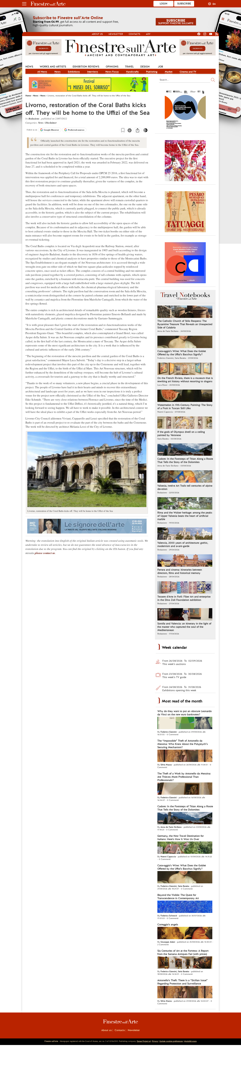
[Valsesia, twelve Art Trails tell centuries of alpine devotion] (184, 476)
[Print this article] (130, 130)
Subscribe (184, 3)
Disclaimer (51, 122)
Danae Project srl (144, 1041)
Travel (129, 66)
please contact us (45, 553)
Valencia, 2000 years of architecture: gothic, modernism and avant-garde (182, 544)
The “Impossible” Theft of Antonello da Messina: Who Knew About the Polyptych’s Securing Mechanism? (182, 744)
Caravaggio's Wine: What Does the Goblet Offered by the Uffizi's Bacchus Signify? (181, 353)
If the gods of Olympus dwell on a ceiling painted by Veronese (181, 433)
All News (42, 71)
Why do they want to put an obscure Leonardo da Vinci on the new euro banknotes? (184, 713)
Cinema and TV (188, 71)
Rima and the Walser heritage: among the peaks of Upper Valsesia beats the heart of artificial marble (184, 516)
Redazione (34, 118)
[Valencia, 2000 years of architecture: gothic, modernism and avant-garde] (184, 534)
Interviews (92, 71)
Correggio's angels (167, 924)
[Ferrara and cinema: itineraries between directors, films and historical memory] (184, 560)
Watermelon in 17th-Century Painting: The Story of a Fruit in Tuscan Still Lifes (184, 406)
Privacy (155, 1041)
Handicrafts (132, 71)
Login (163, 3)
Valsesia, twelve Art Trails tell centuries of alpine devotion (184, 487)
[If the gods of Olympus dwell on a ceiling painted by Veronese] (184, 423)
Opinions (112, 66)
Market (168, 71)
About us (97, 34)
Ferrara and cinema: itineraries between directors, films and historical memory (179, 571)
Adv (148, 34)
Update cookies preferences (171, 1041)
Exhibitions (74, 71)
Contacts (134, 34)
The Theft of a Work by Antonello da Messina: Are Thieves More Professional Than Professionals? (184, 777)
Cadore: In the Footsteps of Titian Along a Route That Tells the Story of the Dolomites (185, 460)
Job (160, 66)
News (29, 66)
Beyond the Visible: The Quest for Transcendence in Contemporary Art (178, 896)
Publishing (151, 71)
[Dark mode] (145, 131)
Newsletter (116, 34)
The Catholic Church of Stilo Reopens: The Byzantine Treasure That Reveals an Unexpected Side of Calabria (184, 324)
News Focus (112, 71)
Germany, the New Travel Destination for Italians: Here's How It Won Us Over (180, 837)
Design (145, 66)
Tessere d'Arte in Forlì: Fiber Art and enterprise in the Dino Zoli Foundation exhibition (184, 598)
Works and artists (53, 66)
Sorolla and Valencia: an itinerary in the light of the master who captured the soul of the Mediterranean (184, 627)
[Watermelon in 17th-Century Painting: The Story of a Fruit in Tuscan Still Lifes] (184, 396)
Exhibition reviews (86, 66)
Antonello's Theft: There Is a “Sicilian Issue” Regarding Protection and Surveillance (182, 982)
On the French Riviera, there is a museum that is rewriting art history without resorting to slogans (185, 379)
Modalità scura (190, 1041)
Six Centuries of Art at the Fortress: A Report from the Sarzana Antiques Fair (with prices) (183, 952)
